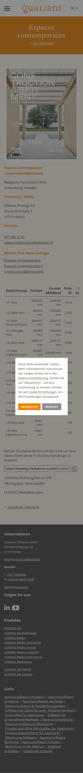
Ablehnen (51, 407)
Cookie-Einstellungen (42, 392)
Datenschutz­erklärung (33, 378)
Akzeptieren (29, 407)
